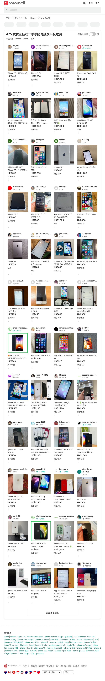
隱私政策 (76, 666)
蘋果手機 (68, 636)
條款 (69, 666)
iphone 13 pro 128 (17, 636)
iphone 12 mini (41, 645)
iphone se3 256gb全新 (13, 642)
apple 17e (71, 645)
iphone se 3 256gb (45, 651)
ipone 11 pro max (11, 645)
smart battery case (35, 636)
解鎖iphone (88, 639)
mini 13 (33, 651)
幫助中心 (26, 666)
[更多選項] (9, 86)
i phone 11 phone (42, 639)
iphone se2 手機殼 (67, 639)
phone (79, 639)
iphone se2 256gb (25, 639)
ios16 (31, 645)
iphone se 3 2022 (32, 642)
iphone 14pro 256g (63, 651)
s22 (75, 636)
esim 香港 (54, 639)
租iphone (24, 645)
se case (53, 642)
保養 (32, 653)
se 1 (96, 639)
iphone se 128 (11, 651)
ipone (6, 636)
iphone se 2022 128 (86, 636)
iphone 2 (97, 648)
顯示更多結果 (52, 613)
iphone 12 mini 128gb (20, 653)
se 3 (30, 648)
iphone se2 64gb (84, 645)
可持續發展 (50, 666)
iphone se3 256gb (84, 648)
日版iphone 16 (39, 648)
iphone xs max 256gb (54, 636)
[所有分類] (85, 3)
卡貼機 (60, 642)
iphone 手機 (13, 648)
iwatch (49, 648)
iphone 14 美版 (90, 642)
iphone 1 (23, 648)
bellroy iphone (79, 651)
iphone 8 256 (69, 648)
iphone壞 (44, 642)
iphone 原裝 (23, 651)
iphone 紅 (58, 648)
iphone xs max (76, 642)
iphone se (40, 653)
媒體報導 (42, 666)
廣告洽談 (63, 666)
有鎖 (67, 642)
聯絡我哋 (34, 666)
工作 (57, 666)
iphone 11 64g (10, 639)
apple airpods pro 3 (57, 645)
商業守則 (84, 666)
